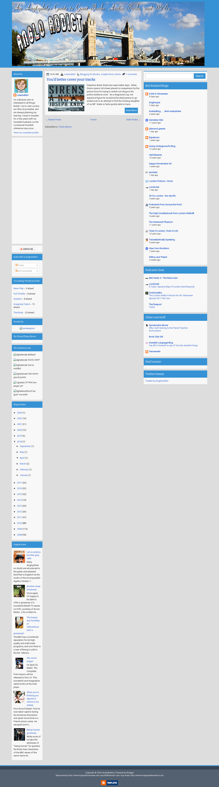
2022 (19, 418)
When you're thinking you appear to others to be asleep (33, 698)
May (22, 452)
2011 (19, 517)
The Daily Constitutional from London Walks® (171, 213)
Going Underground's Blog (162, 146)
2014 (19, 500)
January (24, 475)
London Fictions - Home (161, 181)
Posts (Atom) (65, 126)
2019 (19, 436)
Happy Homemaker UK (160, 163)
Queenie (18, 299)
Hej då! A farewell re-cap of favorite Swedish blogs (173, 345)
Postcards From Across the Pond (165, 204)
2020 (19, 430)
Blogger (130, 772)
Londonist (154, 187)
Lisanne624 (69, 74)
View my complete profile (26, 132)
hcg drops (125, 775)
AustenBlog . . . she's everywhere (165, 111)
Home (93, 119)
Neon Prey (18, 288)
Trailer (152, 307)
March (23, 463)
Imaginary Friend (22, 304)
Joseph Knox (107, 74)
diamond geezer (157, 128)
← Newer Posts (53, 119)
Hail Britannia (155, 155)
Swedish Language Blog (161, 342)
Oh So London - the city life (162, 195)
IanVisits (153, 172)
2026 (19, 412)
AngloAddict (108, 772)
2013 (19, 506)
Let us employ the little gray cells (34, 555)
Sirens (118, 74)
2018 (19, 441)
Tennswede (154, 351)
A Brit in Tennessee (158, 93)
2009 (19, 529)
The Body (18, 312)
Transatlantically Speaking (162, 239)
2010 (19, 523)
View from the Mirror (159, 248)
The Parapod (155, 304)
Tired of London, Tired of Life (163, 231)
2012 (19, 511)
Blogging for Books (90, 74)
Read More (131, 110)
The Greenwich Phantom (161, 222)
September (25, 446)
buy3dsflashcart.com (110, 775)
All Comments (25, 271)
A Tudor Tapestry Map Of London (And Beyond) (172, 287)
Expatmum (154, 137)
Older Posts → (133, 119)
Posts (21, 265)
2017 (19, 482)
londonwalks (155, 292)
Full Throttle (19, 293)
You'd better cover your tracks (71, 79)
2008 (19, 534)
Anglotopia (154, 102)
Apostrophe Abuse (158, 325)
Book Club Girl (156, 336)
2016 (19, 488)
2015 (19, 494)
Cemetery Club (156, 120)
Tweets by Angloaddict (156, 381)
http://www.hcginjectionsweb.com (84, 775)
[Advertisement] (27, 190)
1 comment (131, 74)
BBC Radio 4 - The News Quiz (163, 278)
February (24, 469)
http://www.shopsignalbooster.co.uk (147, 775)
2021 (19, 424)
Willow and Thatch (158, 257)
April (22, 458)
